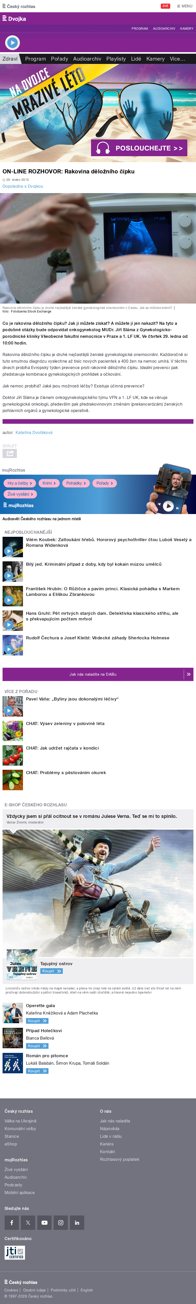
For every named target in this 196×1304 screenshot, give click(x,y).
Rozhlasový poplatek (119, 1159)
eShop (11, 1144)
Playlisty (116, 59)
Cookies (11, 1290)
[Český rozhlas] (19, 6)
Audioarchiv (164, 28)
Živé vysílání (18, 494)
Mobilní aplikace (20, 1192)
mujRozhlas (13, 470)
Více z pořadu (21, 691)
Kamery (186, 28)
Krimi (47, 483)
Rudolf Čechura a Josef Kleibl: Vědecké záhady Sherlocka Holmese (97, 637)
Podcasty (13, 1185)
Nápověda (109, 1128)
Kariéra (106, 1144)
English (87, 1290)
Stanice (12, 1136)
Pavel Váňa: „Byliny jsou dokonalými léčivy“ (72, 698)
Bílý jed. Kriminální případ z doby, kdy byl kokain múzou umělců (94, 564)
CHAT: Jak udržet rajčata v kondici (62, 748)
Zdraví (10, 59)
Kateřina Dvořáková (34, 432)
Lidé (136, 59)
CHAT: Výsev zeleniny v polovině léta (65, 723)
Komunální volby (20, 1128)
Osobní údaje (34, 1290)
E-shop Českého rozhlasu (36, 805)
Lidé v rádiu (111, 1136)
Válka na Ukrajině (20, 1121)
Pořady (59, 59)
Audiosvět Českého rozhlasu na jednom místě (42, 519)
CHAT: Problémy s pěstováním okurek (66, 772)
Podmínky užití (63, 1290)
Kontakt (107, 1151)
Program (140, 28)
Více (177, 59)
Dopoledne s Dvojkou (23, 186)
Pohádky (74, 483)
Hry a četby (18, 483)
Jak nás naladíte (115, 1121)
